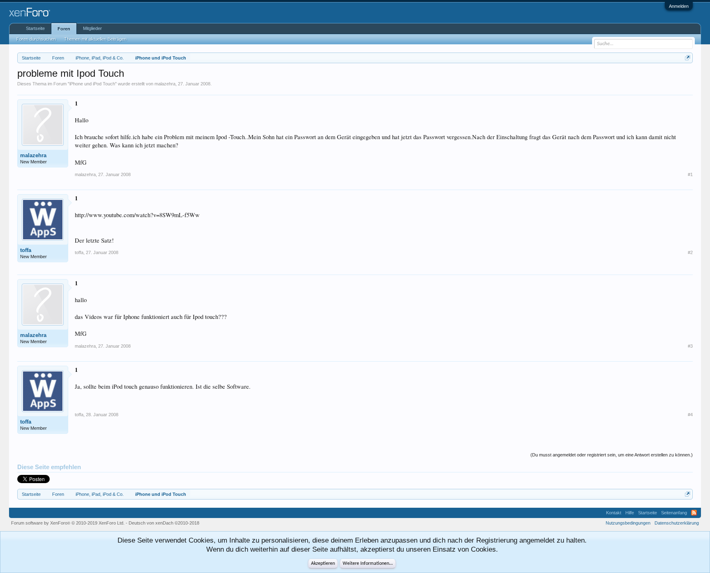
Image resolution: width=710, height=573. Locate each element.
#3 (690, 346)
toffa (25, 250)
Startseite (35, 28)
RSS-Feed (694, 513)
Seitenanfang (674, 512)
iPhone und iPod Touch (92, 83)
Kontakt (613, 512)
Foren (64, 28)
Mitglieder (92, 28)
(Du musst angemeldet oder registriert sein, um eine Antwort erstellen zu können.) (611, 454)
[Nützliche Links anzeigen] (687, 57)
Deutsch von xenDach (164, 522)
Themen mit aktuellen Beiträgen (95, 39)
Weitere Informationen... (368, 563)
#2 (690, 252)
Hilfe (629, 512)
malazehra (164, 83)
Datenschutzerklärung (677, 522)
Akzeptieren (323, 563)
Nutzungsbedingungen (628, 522)
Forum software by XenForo (67, 522)
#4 (690, 414)
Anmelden (679, 6)
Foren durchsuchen (36, 39)
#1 (690, 174)
